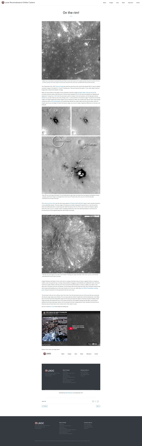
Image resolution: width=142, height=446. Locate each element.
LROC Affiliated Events (88, 427)
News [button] (123, 2)
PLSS (77, 94)
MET (56, 96)
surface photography (55, 101)
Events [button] (138, 2)
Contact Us (86, 428)
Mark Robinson (69, 392)
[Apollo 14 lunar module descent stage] (71, 150)
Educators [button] (130, 2)
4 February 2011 (89, 92)
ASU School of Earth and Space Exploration (67, 429)
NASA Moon (61, 424)
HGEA (43, 97)
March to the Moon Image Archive (65, 433)
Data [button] (117, 2)
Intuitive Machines (62, 428)
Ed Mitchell (80, 203)
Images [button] (111, 2)
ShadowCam (61, 427)
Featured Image (59, 86)
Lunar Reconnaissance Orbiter (65, 425)
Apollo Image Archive (63, 432)
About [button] (104, 2)
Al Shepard (72, 203)
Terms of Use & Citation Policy (84, 440)
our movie (52, 306)
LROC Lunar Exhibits (88, 425)
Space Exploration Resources (65, 431)
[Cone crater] (71, 244)
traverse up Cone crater (49, 203)
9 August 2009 (81, 92)
